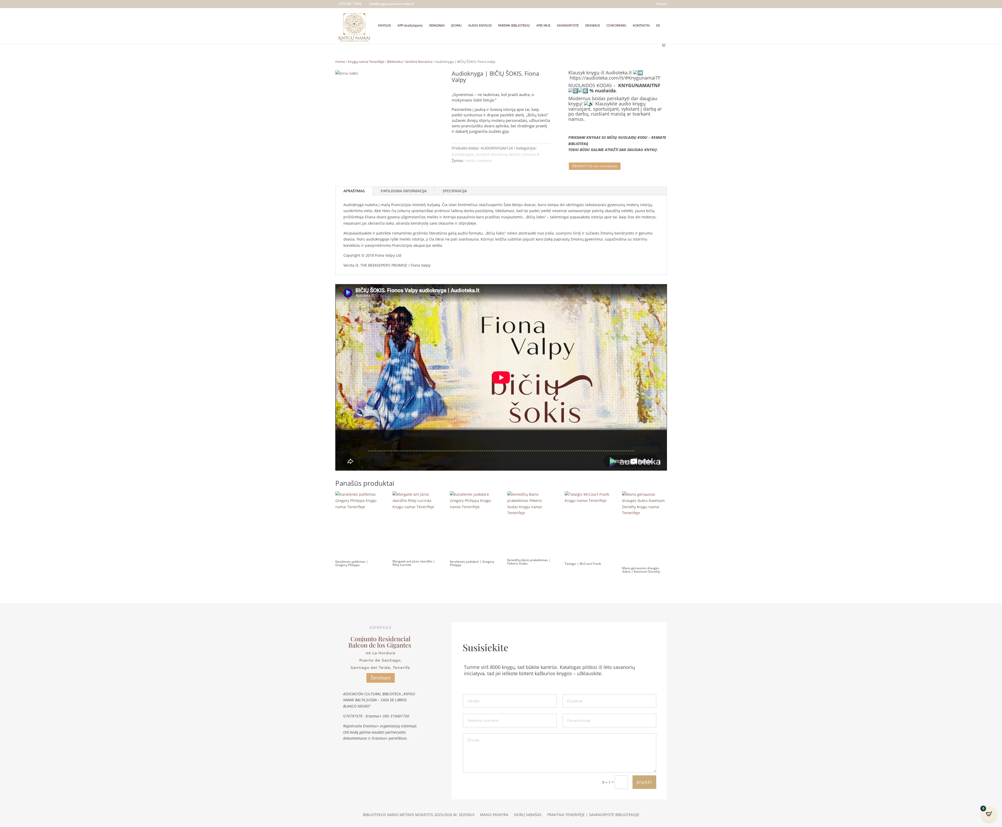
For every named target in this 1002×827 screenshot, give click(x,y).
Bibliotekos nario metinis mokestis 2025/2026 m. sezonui (418, 815)
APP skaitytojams (410, 25)
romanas (484, 160)
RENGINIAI (437, 25)
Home (340, 61)
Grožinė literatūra (418, 61)
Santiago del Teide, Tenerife (380, 667)
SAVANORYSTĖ (568, 25)
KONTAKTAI (641, 25)
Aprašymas (354, 190)
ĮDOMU (456, 25)
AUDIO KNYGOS (480, 25)
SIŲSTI (644, 782)
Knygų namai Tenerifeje (366, 61)
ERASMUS (592, 25)
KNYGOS (384, 25)
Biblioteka (394, 61)
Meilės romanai (522, 154)
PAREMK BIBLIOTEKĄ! (514, 25)
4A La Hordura (380, 653)
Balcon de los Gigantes (380, 645)
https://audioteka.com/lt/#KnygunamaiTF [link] (615, 78)
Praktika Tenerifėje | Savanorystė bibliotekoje (593, 815)
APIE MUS (543, 25)
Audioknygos (463, 154)
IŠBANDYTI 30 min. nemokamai (594, 166)
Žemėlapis (381, 678)
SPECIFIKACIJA (455, 190)
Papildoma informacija (404, 190)
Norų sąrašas (527, 815)
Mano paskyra (494, 815)
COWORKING (616, 25)
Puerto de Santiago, (380, 660)
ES (658, 25)
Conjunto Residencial (380, 638)
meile (470, 160)
